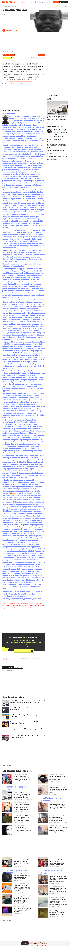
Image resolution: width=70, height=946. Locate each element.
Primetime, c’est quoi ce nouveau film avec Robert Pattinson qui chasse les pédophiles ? (57, 806)
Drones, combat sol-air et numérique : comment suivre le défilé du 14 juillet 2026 (22, 862)
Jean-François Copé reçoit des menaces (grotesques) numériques (27, 715)
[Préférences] (57, 2)
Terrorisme (10, 670)
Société (66, 6)
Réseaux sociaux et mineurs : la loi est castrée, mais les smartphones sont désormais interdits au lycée (22, 778)
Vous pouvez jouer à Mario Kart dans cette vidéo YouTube (22, 910)
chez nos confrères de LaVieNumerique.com (20, 81)
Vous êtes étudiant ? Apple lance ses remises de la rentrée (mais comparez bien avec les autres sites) (22, 818)
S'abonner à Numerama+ (22, 651)
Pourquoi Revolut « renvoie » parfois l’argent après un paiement (55, 152)
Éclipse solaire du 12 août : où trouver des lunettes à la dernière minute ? (60, 132)
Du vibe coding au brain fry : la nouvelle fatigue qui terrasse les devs (56, 145)
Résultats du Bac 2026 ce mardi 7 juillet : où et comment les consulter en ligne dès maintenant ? (57, 862)
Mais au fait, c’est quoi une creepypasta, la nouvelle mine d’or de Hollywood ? (58, 912)
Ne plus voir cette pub (7, 51)
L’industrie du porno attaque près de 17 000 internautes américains (24, 722)
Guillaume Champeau (11, 30)
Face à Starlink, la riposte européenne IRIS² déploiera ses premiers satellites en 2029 (58, 790)
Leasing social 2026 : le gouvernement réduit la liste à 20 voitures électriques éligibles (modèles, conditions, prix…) (21, 899)
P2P (4, 670)
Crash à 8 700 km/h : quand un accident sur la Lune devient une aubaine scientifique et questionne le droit (56, 139)
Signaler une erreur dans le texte (10, 664)
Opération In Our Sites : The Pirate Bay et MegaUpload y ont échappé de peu (27, 736)
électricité (14, 493)
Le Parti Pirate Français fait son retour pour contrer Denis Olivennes (26, 708)
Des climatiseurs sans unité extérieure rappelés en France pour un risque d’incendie (22, 888)
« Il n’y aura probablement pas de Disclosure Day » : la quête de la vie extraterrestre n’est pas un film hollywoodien (58, 902)
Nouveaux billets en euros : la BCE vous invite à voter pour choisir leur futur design (57, 158)
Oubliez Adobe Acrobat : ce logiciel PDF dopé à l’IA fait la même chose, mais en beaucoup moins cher (27, 701)
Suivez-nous (42, 54)
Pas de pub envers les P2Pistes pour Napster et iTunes (27, 729)
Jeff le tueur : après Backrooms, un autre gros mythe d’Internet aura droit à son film (22, 830)
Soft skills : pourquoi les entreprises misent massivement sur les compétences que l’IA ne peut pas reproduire (57, 818)
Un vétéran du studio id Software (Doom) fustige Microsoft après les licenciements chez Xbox (22, 876)
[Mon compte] (54, 2)
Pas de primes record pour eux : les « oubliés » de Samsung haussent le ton (58, 889)
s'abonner (64, 2)
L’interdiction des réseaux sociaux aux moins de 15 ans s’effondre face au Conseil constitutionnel (22, 807)
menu (18, 2)
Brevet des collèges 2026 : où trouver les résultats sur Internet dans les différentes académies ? (58, 879)
